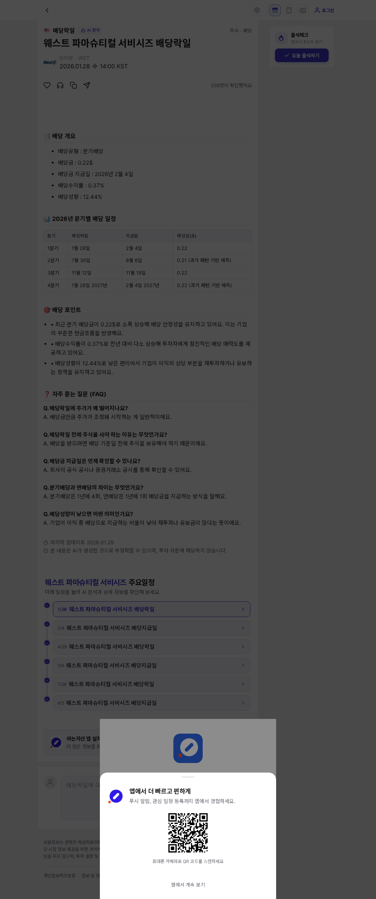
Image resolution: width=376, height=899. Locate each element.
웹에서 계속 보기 (188, 885)
